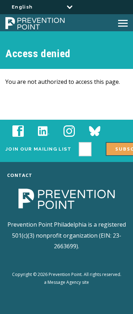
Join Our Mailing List (38, 149)
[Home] (61, 22)
